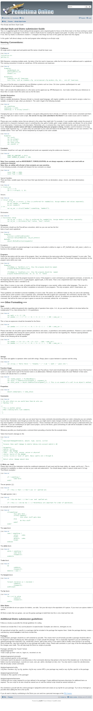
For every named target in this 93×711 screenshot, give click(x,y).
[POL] (28, 8)
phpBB (40, 700)
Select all (6, 53)
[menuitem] (14, 18)
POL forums (68, 693)
